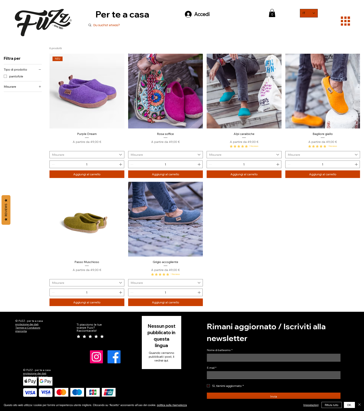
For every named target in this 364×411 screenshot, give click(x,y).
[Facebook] (114, 356)
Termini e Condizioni (27, 327)
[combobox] (86, 154)
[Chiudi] (359, 405)
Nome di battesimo (219, 350)
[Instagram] (96, 356)
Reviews (6, 210)
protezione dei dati (26, 324)
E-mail (211, 367)
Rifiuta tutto (331, 405)
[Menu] (345, 21)
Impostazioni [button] (310, 405)
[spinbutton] (86, 164)
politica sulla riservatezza (172, 405)
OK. (349, 405)
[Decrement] (52, 164)
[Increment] (121, 164)
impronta (21, 331)
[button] (272, 13)
